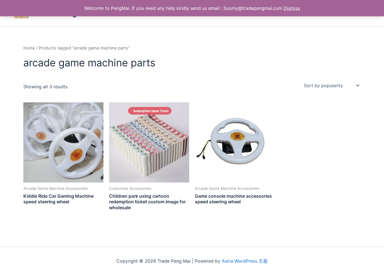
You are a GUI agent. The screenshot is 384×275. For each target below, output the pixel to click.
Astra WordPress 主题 (245, 261)
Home (29, 48)
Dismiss (292, 8)
